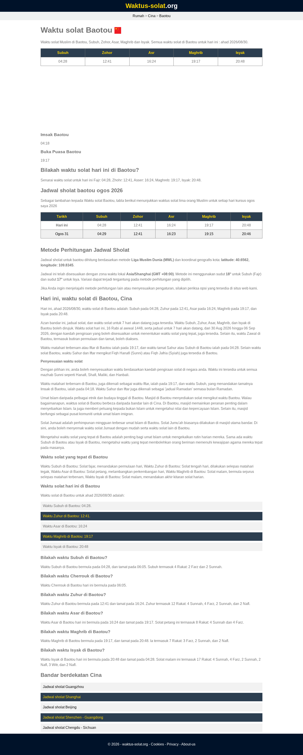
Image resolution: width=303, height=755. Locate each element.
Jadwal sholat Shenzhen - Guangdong (73, 717)
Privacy (173, 744)
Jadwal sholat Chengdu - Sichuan (69, 727)
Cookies (157, 744)
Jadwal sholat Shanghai (62, 697)
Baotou (165, 16)
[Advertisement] (151, 97)
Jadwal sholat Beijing (60, 707)
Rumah (138, 16)
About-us (188, 744)
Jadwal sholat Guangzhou (63, 687)
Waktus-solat (145, 5)
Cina (151, 16)
